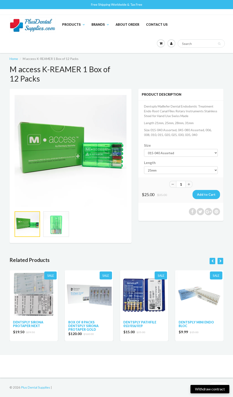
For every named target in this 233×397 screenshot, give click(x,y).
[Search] (219, 43)
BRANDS (98, 24)
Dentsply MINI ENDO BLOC (167, 324)
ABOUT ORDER (127, 24)
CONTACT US (157, 24)
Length (150, 163)
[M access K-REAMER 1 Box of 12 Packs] (70, 151)
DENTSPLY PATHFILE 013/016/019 (111, 324)
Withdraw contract (210, 389)
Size (147, 145)
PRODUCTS (71, 24)
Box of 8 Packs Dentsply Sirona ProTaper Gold (55, 325)
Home (14, 59)
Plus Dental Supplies (35, 387)
